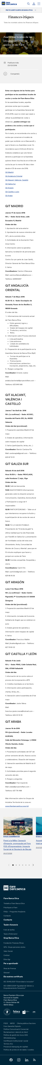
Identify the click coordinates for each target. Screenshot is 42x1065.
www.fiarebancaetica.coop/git (17, 806)
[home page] (9, 3)
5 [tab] (25, 865)
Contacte (7, 916)
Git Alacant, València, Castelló (16, 180)
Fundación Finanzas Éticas (14, 943)
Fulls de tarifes (9, 930)
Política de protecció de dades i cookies (19, 1050)
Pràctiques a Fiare (10, 907)
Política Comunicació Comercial (16, 1029)
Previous (8, 865)
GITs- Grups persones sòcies (14, 947)
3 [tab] (19, 865)
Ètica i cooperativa (11, 836)
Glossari (7, 972)
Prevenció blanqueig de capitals (16, 1047)
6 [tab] (29, 865)
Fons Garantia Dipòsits (12, 1026)
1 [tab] (12, 865)
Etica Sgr (7, 959)
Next (33, 865)
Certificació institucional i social (16, 1041)
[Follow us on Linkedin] (26, 1060)
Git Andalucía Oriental (13, 176)
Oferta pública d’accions (26, 1023)
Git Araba (8, 195)
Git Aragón (9, 188)
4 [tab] (22, 865)
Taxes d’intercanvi (10, 934)
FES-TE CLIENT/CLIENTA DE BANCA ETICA (19, 10)
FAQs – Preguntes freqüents (14, 911)
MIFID (12, 1023)
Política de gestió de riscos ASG (16, 1035)
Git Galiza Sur (10, 184)
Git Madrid (9, 172)
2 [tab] (16, 865)
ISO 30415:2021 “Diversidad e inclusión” (19, 982)
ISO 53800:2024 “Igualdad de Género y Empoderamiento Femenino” (19, 987)
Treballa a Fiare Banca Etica (14, 903)
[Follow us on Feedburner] (34, 1060)
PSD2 (6, 1023)
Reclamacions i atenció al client (16, 1032)
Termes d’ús (8, 1044)
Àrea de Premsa (10, 968)
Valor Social (8, 951)
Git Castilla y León (12, 192)
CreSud (6, 955)
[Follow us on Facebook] (11, 1060)
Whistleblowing (10, 1038)
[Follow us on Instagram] (19, 1060)
